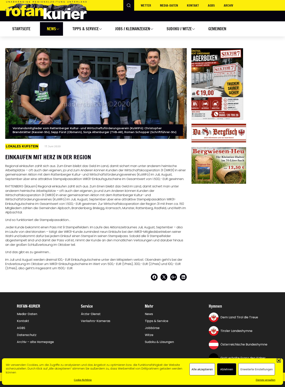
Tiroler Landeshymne (236, 331)
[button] (279, 360)
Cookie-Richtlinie (83, 380)
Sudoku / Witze (179, 29)
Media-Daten (27, 314)
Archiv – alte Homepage (35, 342)
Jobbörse (152, 328)
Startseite (21, 29)
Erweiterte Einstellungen (256, 369)
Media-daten (169, 5)
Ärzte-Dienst (91, 314)
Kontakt (193, 5)
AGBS (211, 5)
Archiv (228, 5)
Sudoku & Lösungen (159, 342)
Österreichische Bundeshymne (243, 344)
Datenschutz (26, 335)
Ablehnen (226, 369)
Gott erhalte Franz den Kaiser (243, 358)
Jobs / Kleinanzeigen (132, 29)
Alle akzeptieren (202, 369)
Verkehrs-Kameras (95, 321)
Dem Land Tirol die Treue (239, 317)
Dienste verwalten (265, 380)
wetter (146, 5)
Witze (149, 335)
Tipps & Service (86, 29)
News (51, 29)
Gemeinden (217, 29)
